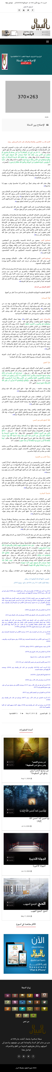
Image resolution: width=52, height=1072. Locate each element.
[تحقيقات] (15, 1009)
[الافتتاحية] (44, 1002)
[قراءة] (44, 1009)
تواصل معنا (9, 3)
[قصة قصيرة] (7, 1009)
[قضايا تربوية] (30, 996)
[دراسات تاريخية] (37, 1009)
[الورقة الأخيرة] (37, 1002)
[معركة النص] (26, 1016)
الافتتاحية (14, 56)
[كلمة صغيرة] (7, 996)
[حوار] (33, 1016)
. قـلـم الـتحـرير (25, 63)
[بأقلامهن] (18, 1016)
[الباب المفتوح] (7, 1002)
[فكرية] (30, 1009)
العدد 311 (21, 56)
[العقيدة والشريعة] (15, 996)
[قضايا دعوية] (22, 996)
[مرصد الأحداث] (30, 1002)
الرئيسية (39, 56)
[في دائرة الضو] (22, 1002)
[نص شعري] (15, 1002)
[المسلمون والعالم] (44, 995)
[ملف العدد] (37, 996)
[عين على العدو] (22, 1009)
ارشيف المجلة (30, 56)
